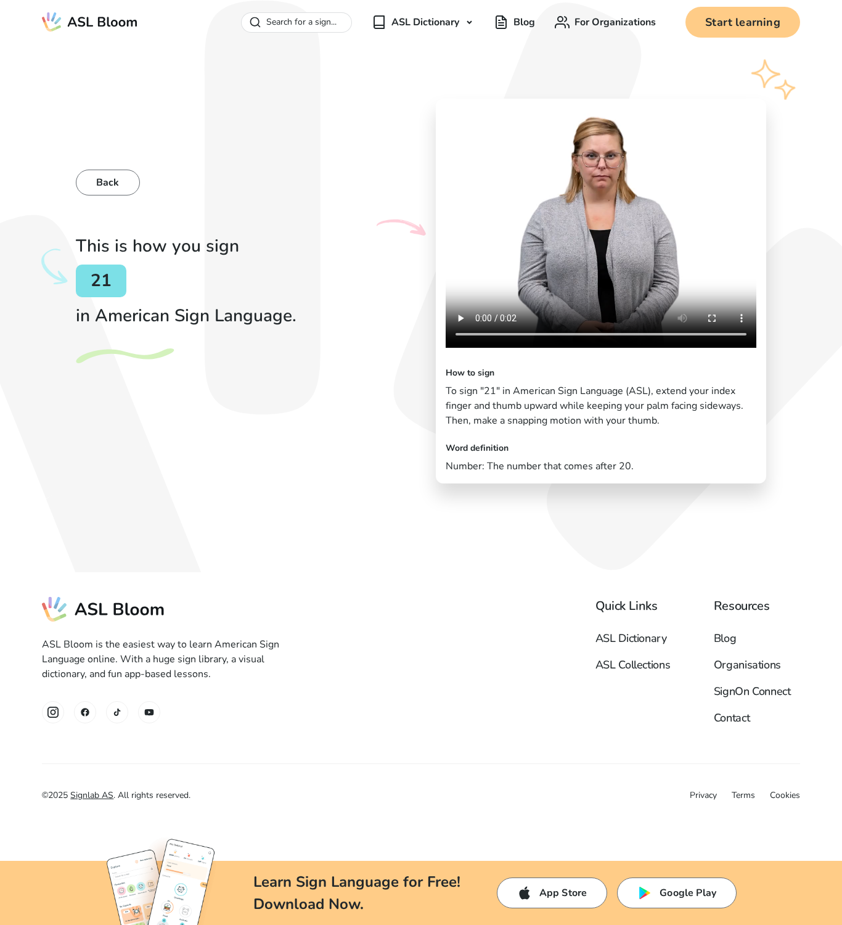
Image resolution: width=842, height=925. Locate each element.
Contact (732, 717)
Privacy (703, 795)
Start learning (742, 22)
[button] (423, 22)
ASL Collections (633, 664)
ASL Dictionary (631, 638)
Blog (725, 638)
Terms (743, 795)
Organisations (747, 664)
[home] (90, 22)
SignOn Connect (752, 691)
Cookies (785, 795)
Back (108, 182)
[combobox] (296, 22)
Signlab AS (91, 795)
